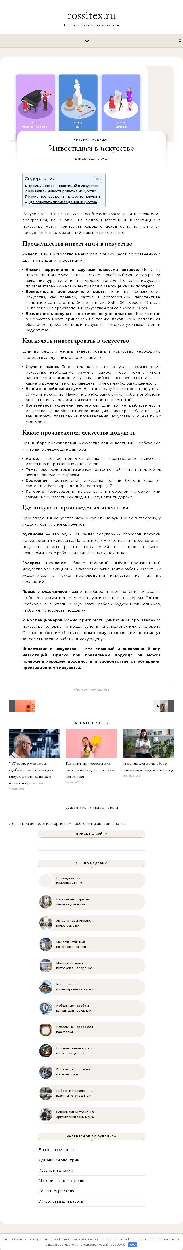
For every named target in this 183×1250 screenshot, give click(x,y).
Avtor (105, 158)
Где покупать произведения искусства (63, 202)
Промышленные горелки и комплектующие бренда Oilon (75, 1050)
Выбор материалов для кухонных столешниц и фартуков (74, 1093)
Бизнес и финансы (91, 140)
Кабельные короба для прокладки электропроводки (74, 1029)
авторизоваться (112, 824)
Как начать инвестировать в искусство (62, 191)
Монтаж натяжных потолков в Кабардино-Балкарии (75, 965)
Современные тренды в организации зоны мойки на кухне (75, 1114)
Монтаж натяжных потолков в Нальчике (72, 944)
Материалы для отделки (62, 1181)
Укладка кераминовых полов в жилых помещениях (73, 923)
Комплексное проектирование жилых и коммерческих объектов (74, 986)
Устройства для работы (61, 1201)
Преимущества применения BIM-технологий (69, 880)
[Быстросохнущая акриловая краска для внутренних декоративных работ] (19, 706)
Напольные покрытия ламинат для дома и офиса (73, 901)
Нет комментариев (91, 689)
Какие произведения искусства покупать (64, 197)
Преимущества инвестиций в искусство (62, 186)
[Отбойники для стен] (164, 706)
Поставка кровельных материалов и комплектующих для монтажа (73, 1072)
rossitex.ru (91, 15)
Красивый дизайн (56, 1170)
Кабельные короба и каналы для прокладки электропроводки (73, 1008)
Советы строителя (56, 1191)
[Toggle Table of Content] (96, 179)
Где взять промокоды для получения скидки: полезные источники (91, 770)
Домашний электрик (59, 1160)
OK (132, 1244)
